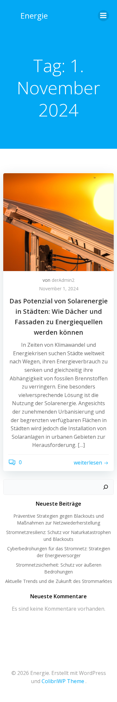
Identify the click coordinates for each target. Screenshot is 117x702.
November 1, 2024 (58, 288)
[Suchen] (105, 487)
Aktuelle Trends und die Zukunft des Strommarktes (58, 581)
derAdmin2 (63, 280)
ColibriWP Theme (63, 681)
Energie (34, 15)
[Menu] (103, 15)
